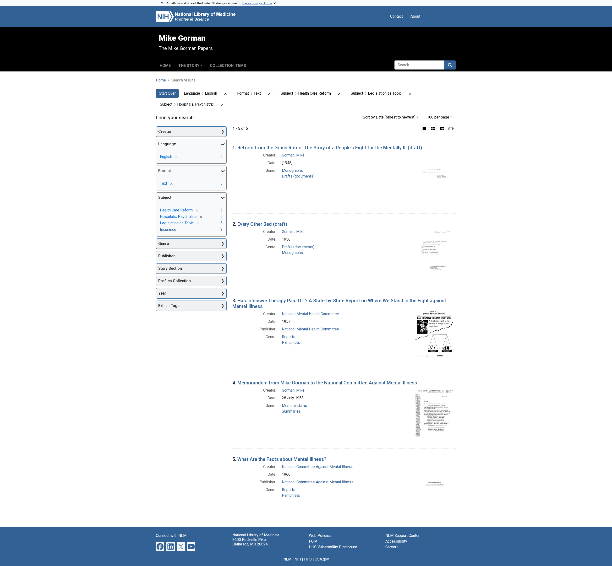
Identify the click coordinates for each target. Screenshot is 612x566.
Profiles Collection (174, 281)
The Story (188, 65)
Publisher (166, 256)
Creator (165, 131)
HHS (308, 559)
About (415, 16)
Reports (288, 336)
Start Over (167, 93)
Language (167, 144)
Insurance (168, 229)
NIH (298, 559)
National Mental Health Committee (310, 314)
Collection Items (228, 65)
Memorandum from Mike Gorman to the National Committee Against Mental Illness (327, 383)
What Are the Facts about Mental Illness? (281, 459)
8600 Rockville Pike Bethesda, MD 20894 (250, 541)
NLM (287, 559)
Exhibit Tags (169, 305)
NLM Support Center (402, 535)
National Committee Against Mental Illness (317, 466)
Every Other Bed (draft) (262, 224)
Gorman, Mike (293, 155)
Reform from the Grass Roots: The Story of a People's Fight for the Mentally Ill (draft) (329, 148)
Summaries (291, 411)
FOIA (313, 541)
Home (165, 65)
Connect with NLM (171, 535)
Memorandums (294, 405)
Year (162, 293)
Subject (164, 197)
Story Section (170, 268)
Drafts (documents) (298, 176)
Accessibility (396, 541)
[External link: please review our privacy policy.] (160, 546)
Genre (163, 243)
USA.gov (322, 559)
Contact (396, 16)
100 (438, 117)
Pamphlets (291, 342)
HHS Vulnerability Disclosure (333, 547)
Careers (392, 547)
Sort (389, 117)
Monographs (292, 170)
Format (164, 170)
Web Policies (320, 535)
